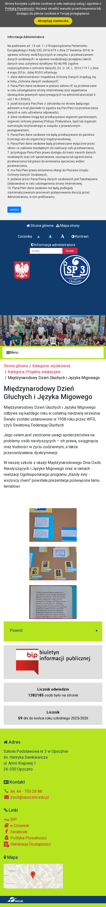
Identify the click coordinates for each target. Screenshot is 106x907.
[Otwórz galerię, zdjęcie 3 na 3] (53, 601)
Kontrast (81, 236)
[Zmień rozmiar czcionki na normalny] (38, 236)
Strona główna (41, 226)
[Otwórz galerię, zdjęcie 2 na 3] (53, 563)
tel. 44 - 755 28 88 (25, 791)
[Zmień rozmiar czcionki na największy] (62, 236)
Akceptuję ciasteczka (53, 21)
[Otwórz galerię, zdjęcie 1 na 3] (53, 524)
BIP (13, 819)
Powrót (16, 630)
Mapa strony (69, 226)
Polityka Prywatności (28, 838)
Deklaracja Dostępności (30, 844)
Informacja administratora (54, 245)
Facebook (18, 832)
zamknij (14, 209)
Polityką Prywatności (19, 8)
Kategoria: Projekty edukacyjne (34, 371)
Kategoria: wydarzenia (51, 366)
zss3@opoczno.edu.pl (29, 797)
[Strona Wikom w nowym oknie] (15, 899)
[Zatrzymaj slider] (53, 340)
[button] (5, 330)
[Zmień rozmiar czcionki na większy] (50, 236)
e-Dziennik (19, 825)
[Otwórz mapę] (33, 875)
